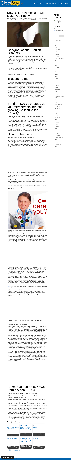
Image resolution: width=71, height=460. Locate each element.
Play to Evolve (50, 3)
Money (56, 87)
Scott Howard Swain (13, 18)
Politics (12, 19)
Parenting (57, 89)
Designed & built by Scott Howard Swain (8, 458)
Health (56, 74)
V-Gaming (57, 117)
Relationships (58, 104)
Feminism (57, 71)
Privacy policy (19, 458)
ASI (56, 52)
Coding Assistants (59, 58)
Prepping (57, 99)
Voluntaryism (26, 19)
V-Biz (56, 113)
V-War (56, 142)
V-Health (57, 119)
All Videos (57, 49)
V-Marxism (57, 126)
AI (26, 18)
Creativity (57, 63)
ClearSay (35, 3)
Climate (57, 56)
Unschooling (58, 108)
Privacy (16, 19)
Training (59, 3)
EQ (55, 69)
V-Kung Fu (57, 124)
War (56, 146)
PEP (56, 91)
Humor (56, 76)
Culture (34, 18)
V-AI (56, 111)
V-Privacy (57, 133)
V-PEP (56, 131)
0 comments (33, 19)
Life (46, 18)
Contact (66, 3)
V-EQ (56, 115)
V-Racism (57, 135)
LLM (56, 83)
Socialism (21, 19)
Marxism (9, 19)
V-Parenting (58, 128)
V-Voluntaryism (58, 139)
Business (57, 54)
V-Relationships (59, 137)
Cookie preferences (7, 457)
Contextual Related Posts (13, 450)
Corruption (57, 60)
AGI (56, 43)
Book (41, 3)
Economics (39, 18)
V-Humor (57, 122)
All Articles (30, 18)
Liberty (43, 18)
